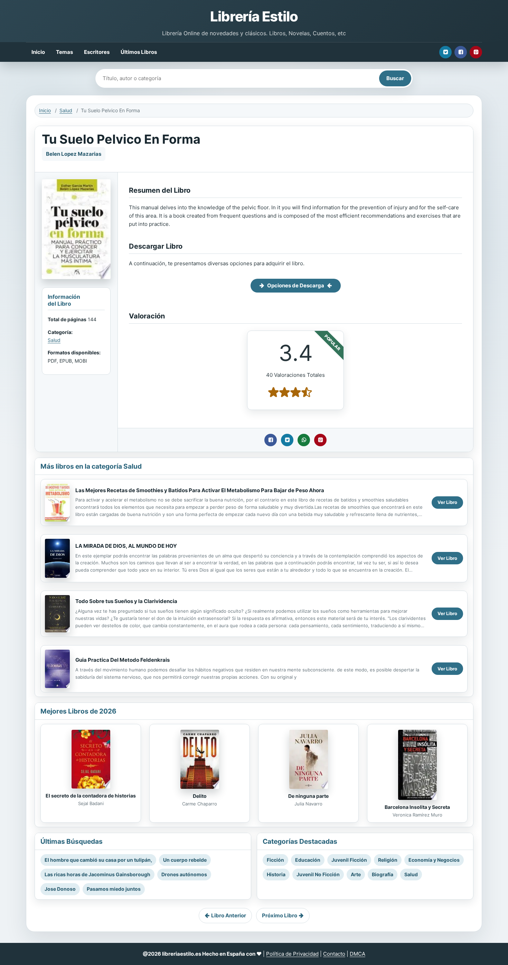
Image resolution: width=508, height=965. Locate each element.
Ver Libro (447, 502)
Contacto (334, 953)
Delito (200, 796)
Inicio (38, 52)
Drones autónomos (184, 874)
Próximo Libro (279, 915)
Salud (65, 110)
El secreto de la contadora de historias (91, 796)
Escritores (97, 52)
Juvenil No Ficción (318, 874)
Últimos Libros (139, 52)
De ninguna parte (308, 796)
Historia (276, 874)
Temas (64, 52)
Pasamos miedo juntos (114, 889)
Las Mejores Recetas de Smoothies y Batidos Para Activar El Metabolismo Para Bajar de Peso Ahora (199, 490)
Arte (356, 874)
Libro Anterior (228, 915)
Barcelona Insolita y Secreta (417, 807)
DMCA (357, 953)
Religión (387, 860)
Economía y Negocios (434, 860)
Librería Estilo (254, 16)
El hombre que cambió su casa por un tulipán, (98, 860)
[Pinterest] (476, 52)
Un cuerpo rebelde (185, 860)
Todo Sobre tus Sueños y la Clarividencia (126, 601)
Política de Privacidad (292, 953)
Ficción (275, 860)
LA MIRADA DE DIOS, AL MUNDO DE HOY (126, 546)
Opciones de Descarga (295, 285)
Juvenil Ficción (349, 860)
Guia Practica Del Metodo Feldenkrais (122, 660)
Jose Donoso (60, 889)
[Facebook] (460, 52)
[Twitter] (445, 52)
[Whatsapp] (304, 440)
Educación (307, 860)
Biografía (382, 874)
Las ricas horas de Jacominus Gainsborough (97, 874)
